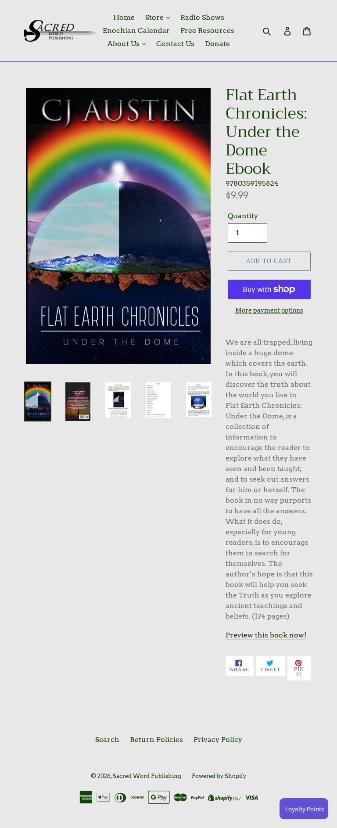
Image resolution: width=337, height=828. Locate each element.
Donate (217, 44)
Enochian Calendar (136, 30)
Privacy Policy (218, 739)
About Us (124, 44)
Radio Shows (202, 17)
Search (107, 739)
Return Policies (156, 739)
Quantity (243, 216)
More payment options (269, 310)
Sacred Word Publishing (147, 776)
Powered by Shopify (219, 776)
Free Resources (207, 30)
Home (124, 17)
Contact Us (175, 44)
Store (155, 17)
